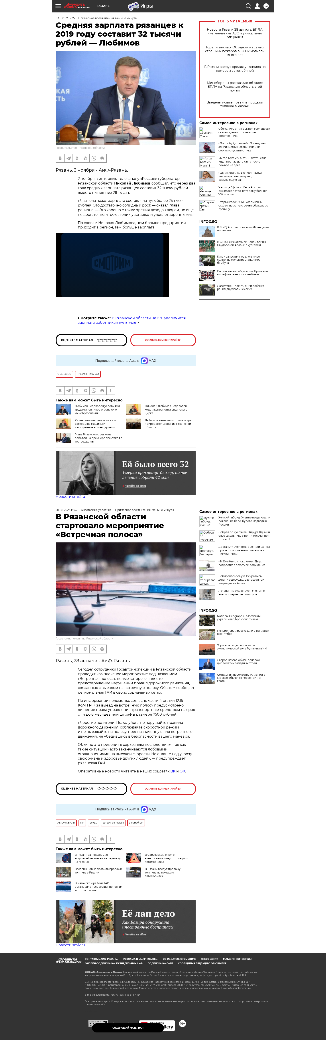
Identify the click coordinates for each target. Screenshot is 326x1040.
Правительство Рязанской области (80, 147)
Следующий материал (127, 1027)
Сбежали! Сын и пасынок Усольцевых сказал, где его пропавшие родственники (244, 132)
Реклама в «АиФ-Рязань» (140, 959)
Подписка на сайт (160, 963)
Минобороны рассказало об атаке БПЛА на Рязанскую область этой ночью (235, 86)
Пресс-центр (209, 959)
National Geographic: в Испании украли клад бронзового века (239, 618)
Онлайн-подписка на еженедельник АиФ (114, 963)
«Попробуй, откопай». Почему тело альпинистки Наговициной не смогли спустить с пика (242, 147)
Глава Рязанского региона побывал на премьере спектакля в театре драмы (98, 438)
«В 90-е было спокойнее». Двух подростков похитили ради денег (241, 563)
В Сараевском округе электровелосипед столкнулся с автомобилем (167, 858)
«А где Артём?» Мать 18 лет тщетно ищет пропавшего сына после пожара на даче (242, 161)
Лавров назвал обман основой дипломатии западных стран (238, 662)
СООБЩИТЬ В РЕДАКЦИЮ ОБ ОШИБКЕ (202, 963)
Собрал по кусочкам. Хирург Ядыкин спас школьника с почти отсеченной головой (244, 535)
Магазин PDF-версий (237, 959)
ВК (172, 771)
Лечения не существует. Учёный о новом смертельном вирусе (241, 592)
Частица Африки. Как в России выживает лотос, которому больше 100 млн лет (242, 191)
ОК (182, 771)
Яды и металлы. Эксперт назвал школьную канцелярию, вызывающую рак (240, 176)
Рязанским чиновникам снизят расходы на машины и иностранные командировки (96, 424)
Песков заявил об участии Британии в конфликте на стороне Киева (242, 273)
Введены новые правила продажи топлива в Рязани (235, 104)
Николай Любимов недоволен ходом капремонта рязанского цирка (166, 409)
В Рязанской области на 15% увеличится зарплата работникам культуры (132, 320)
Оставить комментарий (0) (163, 340)
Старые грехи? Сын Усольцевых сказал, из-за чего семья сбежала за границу (243, 205)
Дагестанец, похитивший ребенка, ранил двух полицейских (241, 287)
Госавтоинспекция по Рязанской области (84, 638)
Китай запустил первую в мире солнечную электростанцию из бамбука (238, 259)
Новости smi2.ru (70, 496)
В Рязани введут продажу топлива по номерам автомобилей (235, 69)
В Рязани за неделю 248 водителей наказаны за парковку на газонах (98, 858)
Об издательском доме (179, 959)
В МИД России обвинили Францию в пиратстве (243, 229)
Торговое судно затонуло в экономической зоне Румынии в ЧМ (242, 647)
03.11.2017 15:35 (65, 18)
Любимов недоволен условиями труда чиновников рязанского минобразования (97, 409)
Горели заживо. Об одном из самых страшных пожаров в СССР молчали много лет (235, 51)
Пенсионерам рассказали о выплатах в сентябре (243, 632)
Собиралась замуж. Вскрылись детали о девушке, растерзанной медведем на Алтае (241, 579)
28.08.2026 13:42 (66, 510)
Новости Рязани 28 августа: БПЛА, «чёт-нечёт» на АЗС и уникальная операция (235, 33)
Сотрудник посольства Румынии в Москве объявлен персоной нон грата (241, 678)
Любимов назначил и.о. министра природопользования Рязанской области (168, 424)
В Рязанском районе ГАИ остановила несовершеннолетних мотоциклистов (98, 886)
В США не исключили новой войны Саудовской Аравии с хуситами (241, 243)
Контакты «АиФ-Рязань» (101, 959)
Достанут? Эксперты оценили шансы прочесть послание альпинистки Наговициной (244, 550)
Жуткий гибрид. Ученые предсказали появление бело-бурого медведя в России (244, 521)
